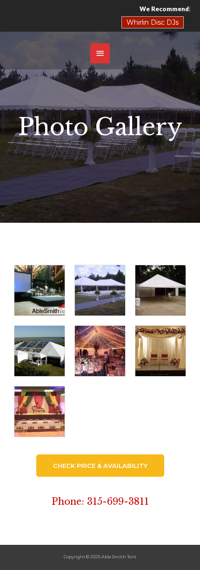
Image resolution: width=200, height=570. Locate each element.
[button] (100, 465)
